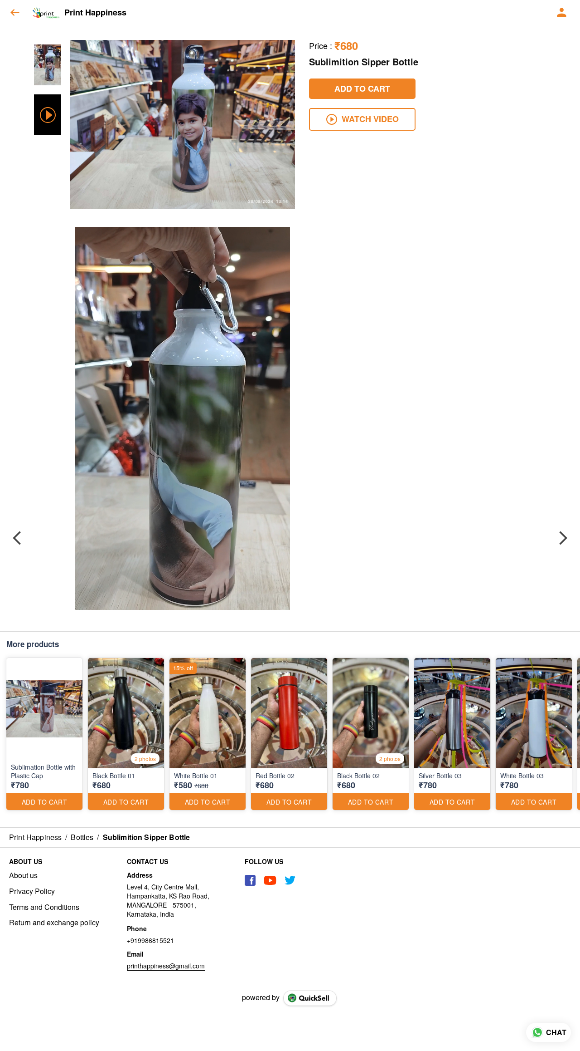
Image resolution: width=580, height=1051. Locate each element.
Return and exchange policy (54, 923)
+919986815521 (150, 940)
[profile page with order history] (562, 13)
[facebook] (250, 880)
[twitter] (290, 880)
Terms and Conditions (44, 907)
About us (23, 875)
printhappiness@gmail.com (166, 965)
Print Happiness (95, 12)
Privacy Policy (32, 891)
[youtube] (270, 880)
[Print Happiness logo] (46, 13)
